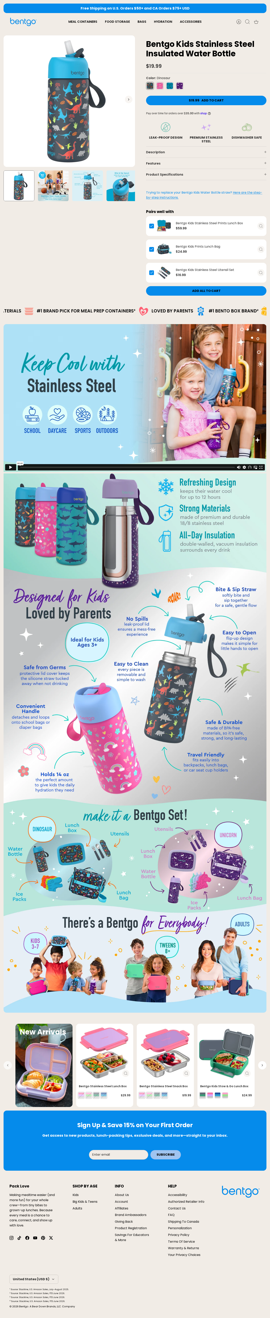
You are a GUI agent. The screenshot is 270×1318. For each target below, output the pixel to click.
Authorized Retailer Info (186, 1201)
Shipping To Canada (183, 1221)
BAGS (142, 21)
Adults (77, 1208)
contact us (177, 1208)
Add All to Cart (206, 291)
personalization (180, 1228)
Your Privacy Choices (184, 1255)
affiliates (121, 1208)
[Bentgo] (23, 22)
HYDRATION (163, 21)
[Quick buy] (260, 226)
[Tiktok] (19, 1238)
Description (155, 152)
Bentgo (23, 1306)
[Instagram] (11, 1238)
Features (153, 163)
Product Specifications (164, 174)
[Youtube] (35, 1238)
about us (122, 1195)
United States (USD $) (31, 1279)
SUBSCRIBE (166, 1154)
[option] (69, 101)
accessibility (177, 1195)
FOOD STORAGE (117, 21)
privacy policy (178, 1235)
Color (158, 78)
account (121, 1201)
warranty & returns (183, 1248)
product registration (131, 1228)
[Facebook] (27, 1238)
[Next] (195, 8)
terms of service (181, 1241)
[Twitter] (51, 1238)
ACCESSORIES (191, 21)
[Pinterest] (43, 1238)
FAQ (171, 1215)
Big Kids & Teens (85, 1201)
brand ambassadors (130, 1215)
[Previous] (75, 8)
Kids (76, 1195)
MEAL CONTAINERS (82, 21)
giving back (124, 1221)
